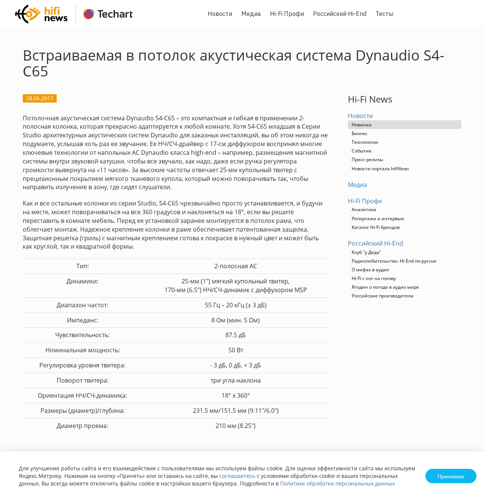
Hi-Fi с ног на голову (374, 278)
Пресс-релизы (367, 159)
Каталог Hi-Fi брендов (376, 227)
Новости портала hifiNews (380, 168)
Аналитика (364, 209)
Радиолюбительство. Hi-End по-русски (394, 261)
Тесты (384, 13)
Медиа (251, 13)
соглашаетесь (237, 475)
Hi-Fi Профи (287, 13)
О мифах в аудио (370, 269)
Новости (220, 13)
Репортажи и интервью (378, 218)
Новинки (362, 124)
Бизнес (360, 133)
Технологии (365, 142)
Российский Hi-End (339, 13)
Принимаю (450, 476)
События (361, 151)
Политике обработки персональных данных (337, 483)
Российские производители (383, 296)
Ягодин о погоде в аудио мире (385, 287)
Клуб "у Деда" (366, 252)
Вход (467, 18)
